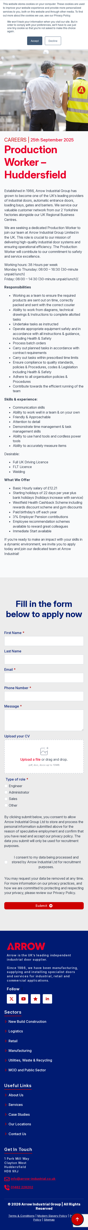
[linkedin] (47, 999)
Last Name (12, 651)
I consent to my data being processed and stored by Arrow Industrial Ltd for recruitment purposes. (46, 862)
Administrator (19, 792)
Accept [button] (35, 41)
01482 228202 (22, 1187)
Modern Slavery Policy (52, 1215)
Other (13, 805)
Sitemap (49, 1219)
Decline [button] (52, 41)
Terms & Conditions (21, 1215)
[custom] (35, 999)
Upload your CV (17, 736)
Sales (13, 799)
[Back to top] (77, 1219)
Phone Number (17, 688)
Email (10, 669)
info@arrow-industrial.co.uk (33, 1179)
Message (13, 706)
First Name (14, 632)
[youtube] (23, 999)
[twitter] (11, 999)
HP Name (5, 580)
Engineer (15, 786)
